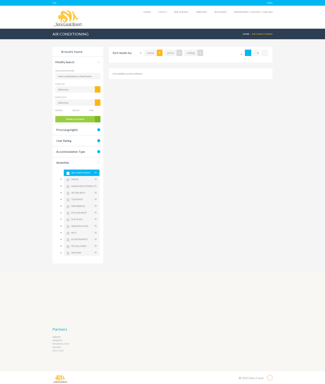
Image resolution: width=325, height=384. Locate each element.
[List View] (248, 53)
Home (147, 12)
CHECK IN (60, 84)
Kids (91, 110)
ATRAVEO (57, 340)
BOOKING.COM (60, 343)
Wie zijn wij (181, 12)
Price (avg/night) (67, 129)
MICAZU (56, 347)
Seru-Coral (57, 350)
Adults (75, 110)
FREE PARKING (84, 206)
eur (54, 3)
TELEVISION (84, 199)
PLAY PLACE (84, 219)
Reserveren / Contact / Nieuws (253, 12)
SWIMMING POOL (84, 226)
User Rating (63, 140)
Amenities (62, 162)
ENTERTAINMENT (84, 239)
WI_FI (84, 232)
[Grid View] (256, 53)
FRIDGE (84, 179)
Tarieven (201, 12)
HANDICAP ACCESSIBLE (84, 186)
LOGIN (270, 3)
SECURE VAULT (84, 192)
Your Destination (64, 71)
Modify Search (64, 62)
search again (75, 119)
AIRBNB (56, 337)
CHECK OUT (60, 97)
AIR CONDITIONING (84, 172)
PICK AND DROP (84, 212)
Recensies (221, 12)
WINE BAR (84, 252)
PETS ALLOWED (84, 246)
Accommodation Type (70, 151)
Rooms (58, 110)
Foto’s (162, 12)
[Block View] (264, 53)
